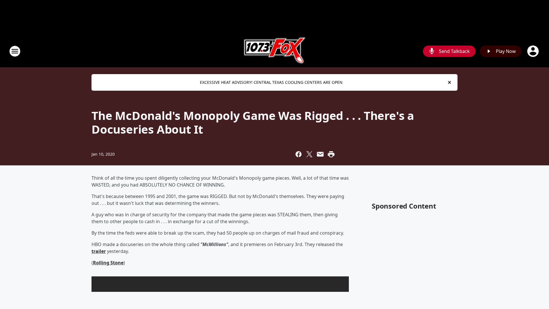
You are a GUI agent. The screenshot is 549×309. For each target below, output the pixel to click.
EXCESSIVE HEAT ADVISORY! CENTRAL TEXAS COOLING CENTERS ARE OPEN (271, 82)
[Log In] (533, 51)
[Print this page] (331, 154)
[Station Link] (275, 51)
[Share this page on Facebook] (299, 154)
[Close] (449, 82)
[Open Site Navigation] (15, 51)
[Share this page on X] (309, 154)
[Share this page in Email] (320, 154)
